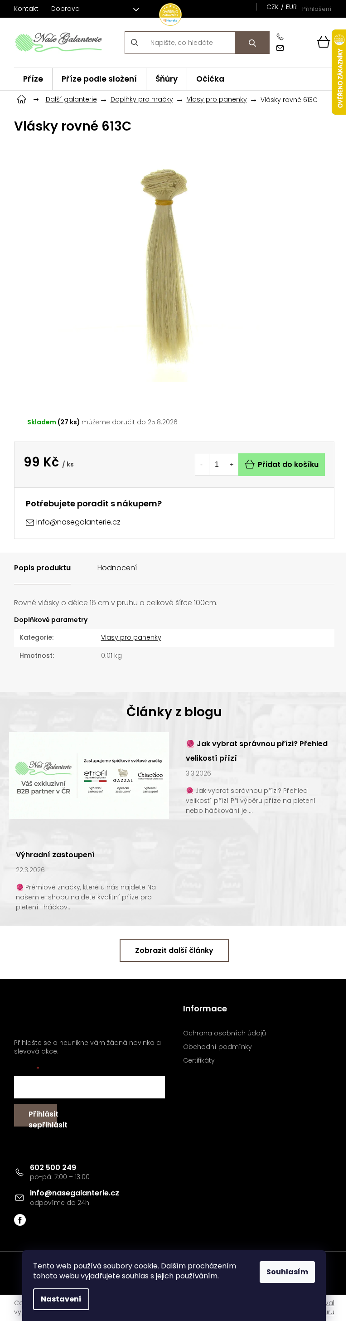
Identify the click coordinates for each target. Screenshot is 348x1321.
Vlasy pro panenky (131, 637)
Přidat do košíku (288, 464)
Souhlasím (287, 1272)
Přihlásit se (43, 1118)
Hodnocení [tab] (117, 568)
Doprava (65, 8)
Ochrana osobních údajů (224, 1033)
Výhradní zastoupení (55, 855)
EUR (291, 7)
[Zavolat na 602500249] (281, 37)
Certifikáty (199, 1060)
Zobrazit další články (174, 950)
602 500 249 (53, 1167)
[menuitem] (33, 79)
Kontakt (26, 8)
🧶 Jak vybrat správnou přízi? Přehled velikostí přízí (257, 750)
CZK (272, 7)
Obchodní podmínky (217, 1047)
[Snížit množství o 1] (201, 465)
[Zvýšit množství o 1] (231, 465)
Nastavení (61, 1299)
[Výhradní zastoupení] (89, 775)
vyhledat (252, 42)
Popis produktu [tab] (42, 568)
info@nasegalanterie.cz (74, 1193)
